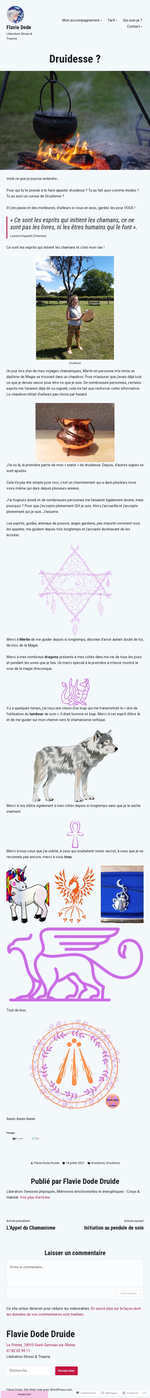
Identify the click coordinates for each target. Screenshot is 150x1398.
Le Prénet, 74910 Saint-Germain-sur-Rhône (40, 1345)
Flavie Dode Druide (46, 1163)
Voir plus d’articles (35, 1197)
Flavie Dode (18, 27)
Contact (133, 26)
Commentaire (129, 1293)
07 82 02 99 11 (18, 1351)
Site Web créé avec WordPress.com (47, 1389)
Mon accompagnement (81, 20)
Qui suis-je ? (132, 20)
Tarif (111, 20)
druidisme (98, 1163)
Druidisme (113, 1163)
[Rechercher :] (30, 1370)
